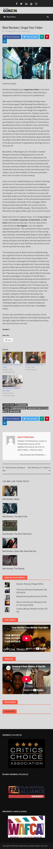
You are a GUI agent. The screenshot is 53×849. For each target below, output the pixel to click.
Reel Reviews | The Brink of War (14, 516)
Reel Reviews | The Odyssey (13, 568)
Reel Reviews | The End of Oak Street (17, 534)
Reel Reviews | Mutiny (10, 499)
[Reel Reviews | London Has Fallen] (12, 357)
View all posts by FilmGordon (33, 454)
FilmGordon (25, 31)
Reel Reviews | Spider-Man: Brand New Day (19, 551)
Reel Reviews (14, 411)
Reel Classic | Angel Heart (34, 364)
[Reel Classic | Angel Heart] (35, 357)
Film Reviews (21, 405)
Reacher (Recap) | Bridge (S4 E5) (29, 584)
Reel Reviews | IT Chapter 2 (39, 467)
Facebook (9, 711)
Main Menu (11, 17)
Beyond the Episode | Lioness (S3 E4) (31, 596)
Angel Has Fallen (18, 408)
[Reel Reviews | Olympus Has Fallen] (12, 381)
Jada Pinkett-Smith (35, 408)
